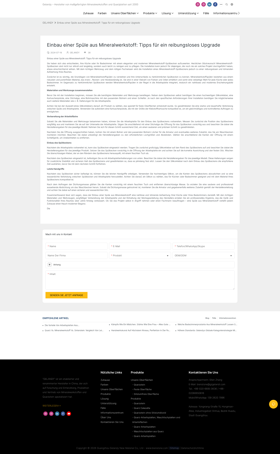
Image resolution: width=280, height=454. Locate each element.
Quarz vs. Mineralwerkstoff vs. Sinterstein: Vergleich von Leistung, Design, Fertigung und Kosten (75, 330)
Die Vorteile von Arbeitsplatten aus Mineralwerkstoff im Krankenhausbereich (62, 325)
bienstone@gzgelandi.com (211, 384)
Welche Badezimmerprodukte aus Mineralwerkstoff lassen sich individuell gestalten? (207, 324)
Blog (207, 318)
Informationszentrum (227, 318)
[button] (239, 13)
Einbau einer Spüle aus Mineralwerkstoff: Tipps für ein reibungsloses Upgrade (98, 22)
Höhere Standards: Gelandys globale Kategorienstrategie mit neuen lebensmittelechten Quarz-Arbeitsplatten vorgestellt (207, 330)
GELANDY (48, 22)
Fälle (214, 318)
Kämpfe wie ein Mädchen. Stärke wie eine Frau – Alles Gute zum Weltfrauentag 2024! (141, 324)
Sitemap (174, 448)
